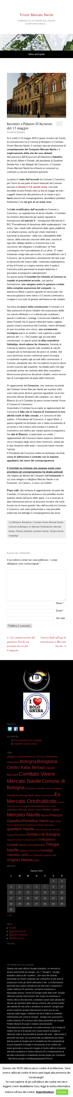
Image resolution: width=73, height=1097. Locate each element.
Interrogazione (38, 806)
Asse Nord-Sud (39, 757)
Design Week (27, 795)
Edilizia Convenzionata (44, 795)
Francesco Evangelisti (21, 806)
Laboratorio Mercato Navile (20, 810)
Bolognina (27, 522)
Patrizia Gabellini (24, 531)
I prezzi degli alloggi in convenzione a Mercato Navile (53, 641)
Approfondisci (45, 1091)
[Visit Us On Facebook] (16, 731)
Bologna (17, 522)
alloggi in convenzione (19, 756)
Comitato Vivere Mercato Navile (48, 522)
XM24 (36, 860)
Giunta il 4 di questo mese (32, 187)
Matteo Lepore (51, 809)
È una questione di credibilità (28, 740)
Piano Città (55, 821)
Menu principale (37, 54)
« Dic (9, 915)
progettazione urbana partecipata (39, 825)
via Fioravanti (36, 855)
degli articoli (17, 931)
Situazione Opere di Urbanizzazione (22, 840)
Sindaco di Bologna (43, 834)
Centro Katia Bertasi (26, 767)
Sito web (60, 618)
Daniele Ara (13, 795)
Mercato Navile (23, 814)
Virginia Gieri (49, 855)
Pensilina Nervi (35, 821)
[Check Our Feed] (21, 731)
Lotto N (38, 810)
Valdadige (13, 535)
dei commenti (18, 935)
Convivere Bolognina (53, 788)
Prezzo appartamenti (16, 825)
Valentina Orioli (17, 855)
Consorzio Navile (34, 788)
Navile (45, 815)
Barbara (21, 132)
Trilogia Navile (57, 531)
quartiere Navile (41, 531)
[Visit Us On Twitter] (10, 731)
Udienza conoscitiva (29, 850)
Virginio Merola (20, 860)
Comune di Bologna (18, 527)
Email (59, 610)
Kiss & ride (50, 806)
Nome (60, 603)
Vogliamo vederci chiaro (25, 744)
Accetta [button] (62, 1092)
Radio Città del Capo (43, 830)
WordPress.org (16, 938)
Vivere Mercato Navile (36, 14)
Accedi (12, 928)
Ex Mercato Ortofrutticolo (40, 527)
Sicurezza (20, 834)
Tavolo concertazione (31, 844)
